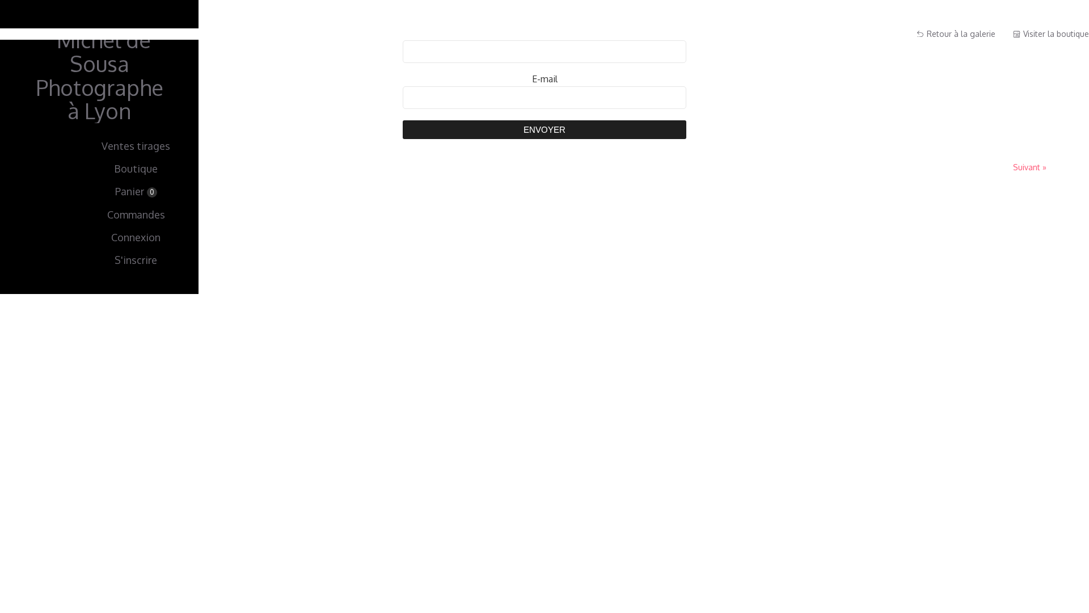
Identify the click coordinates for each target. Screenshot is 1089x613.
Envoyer (544, 130)
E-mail (545, 78)
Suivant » (1029, 167)
